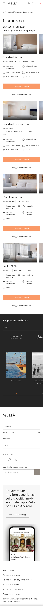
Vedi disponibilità (21, 86)
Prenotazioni (8, 432)
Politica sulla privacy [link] (11, 575)
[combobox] (34, 3)
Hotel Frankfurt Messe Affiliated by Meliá (19, 12)
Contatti (6, 445)
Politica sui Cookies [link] (11, 584)
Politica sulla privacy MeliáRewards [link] (17, 580)
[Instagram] (9, 459)
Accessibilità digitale (11, 594)
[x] (15, 459)
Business (6, 439)
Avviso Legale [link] (8, 570)
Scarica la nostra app (17, 514)
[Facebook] (4, 459)
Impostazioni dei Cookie (13, 589)
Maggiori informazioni (21, 94)
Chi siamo (7, 426)
